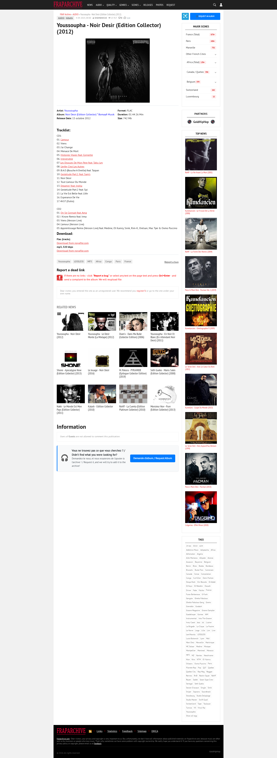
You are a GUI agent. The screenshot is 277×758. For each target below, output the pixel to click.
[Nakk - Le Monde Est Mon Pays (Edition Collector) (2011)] (71, 394)
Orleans (189, 664)
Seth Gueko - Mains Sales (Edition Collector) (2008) (163, 371)
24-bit (188, 546)
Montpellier (191, 651)
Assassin (189, 562)
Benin (188, 566)
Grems (208, 602)
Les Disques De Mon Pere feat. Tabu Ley (81, 163)
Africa (98, 261)
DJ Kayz (189, 586)
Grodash (198, 606)
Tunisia (189, 708)
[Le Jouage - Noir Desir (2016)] (102, 357)
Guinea (200, 614)
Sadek (195, 680)
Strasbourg (190, 696)
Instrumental (191, 618)
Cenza (196, 574)
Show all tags (191, 716)
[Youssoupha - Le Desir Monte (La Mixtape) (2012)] (102, 321)
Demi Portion (208, 578)
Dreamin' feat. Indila (71, 186)
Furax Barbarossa (193, 594)
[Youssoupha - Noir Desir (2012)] (71, 321)
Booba (201, 566)
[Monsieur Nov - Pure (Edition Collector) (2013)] (165, 394)
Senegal (189, 684)
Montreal (201, 651)
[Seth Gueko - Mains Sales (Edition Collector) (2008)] (165, 357)
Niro (193, 660)
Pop (199, 668)
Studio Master (191, 700)
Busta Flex (199, 570)
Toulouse (206, 704)
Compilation (206, 574)
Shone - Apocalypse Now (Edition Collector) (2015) (69, 371)
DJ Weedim (198, 586)
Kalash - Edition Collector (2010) (100, 408)
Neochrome (208, 656)
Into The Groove (205, 618)
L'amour (65, 139)
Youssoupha (64, 261)
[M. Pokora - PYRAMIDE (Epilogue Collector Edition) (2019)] (133, 357)
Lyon (202, 639)
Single (203, 688)
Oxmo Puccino (200, 664)
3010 (195, 546)
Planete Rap (191, 668)
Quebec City (191, 672)
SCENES (135, 4)
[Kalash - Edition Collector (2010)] (102, 394)
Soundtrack (206, 692)
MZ (193, 656)
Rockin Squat (204, 676)
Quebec (211, 668)
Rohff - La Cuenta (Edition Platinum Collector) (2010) (132, 408)
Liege (197, 631)
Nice (188, 660)
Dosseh (208, 586)
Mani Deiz (190, 643)
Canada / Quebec (197, 72)
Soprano (196, 692)
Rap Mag (201, 672)
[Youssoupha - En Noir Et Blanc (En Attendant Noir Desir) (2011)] (165, 321)
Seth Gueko (199, 684)
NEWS (90, 4)
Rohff (213, 676)
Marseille (200, 47)
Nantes (199, 656)
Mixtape (207, 647)
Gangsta (189, 598)
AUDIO (99, 4)
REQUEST (171, 4)
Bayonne (198, 562)
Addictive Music (192, 550)
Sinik (210, 688)
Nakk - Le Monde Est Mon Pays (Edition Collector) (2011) (69, 410)
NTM (199, 660)
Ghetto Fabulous (201, 598)
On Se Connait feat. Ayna (74, 213)
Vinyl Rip (201, 708)
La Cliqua (200, 627)
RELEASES (148, 4)
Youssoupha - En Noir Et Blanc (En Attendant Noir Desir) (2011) (163, 337)
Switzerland (200, 90)
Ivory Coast (190, 623)
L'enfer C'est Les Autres (72, 166)
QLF (204, 668)
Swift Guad (203, 700)
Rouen (188, 680)
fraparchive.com (63, 739)
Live (213, 631)
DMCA (154, 731)
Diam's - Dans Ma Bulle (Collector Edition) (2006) (131, 335)
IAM (206, 614)
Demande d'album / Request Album (152, 458)
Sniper (188, 692)
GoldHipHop (214, 751)
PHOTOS (159, 4)
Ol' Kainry (207, 660)
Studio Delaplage (203, 696)
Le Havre (189, 631)
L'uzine (208, 623)
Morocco (210, 651)
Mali (208, 639)
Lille (203, 631)
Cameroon (209, 570)
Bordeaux (209, 566)
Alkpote (202, 558)
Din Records (202, 582)
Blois (195, 566)
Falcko (201, 590)
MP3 (90, 261)
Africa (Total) (196, 62)
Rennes (189, 676)
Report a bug (171, 262)
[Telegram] (185, 16)
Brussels (189, 570)
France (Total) (200, 34)
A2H (201, 546)
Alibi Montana (191, 558)
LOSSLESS (79, 261)
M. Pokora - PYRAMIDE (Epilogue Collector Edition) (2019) (133, 373)
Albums (69, 18)
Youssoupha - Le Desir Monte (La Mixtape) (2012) (101, 335)
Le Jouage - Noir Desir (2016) (98, 371)
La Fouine (210, 627)
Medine (199, 647)
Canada (189, 574)
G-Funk (205, 594)
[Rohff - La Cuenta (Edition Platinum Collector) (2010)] (133, 394)
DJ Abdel (212, 582)
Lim (208, 631)
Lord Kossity (191, 635)
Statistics (112, 731)
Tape (199, 704)
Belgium (193, 82)
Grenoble (189, 606)
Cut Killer (197, 578)
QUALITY (111, 4)
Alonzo (210, 558)
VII (195, 708)
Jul (203, 623)
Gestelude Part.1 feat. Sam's (75, 174)
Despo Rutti (190, 582)
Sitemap (142, 731)
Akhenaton (190, 554)
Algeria (200, 554)
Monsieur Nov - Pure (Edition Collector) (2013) (163, 408)
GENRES (123, 4)
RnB (195, 676)
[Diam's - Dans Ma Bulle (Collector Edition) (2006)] (133, 321)
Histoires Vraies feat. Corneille (77, 155)
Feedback (127, 731)
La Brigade (190, 627)
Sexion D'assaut (192, 688)
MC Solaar (190, 647)
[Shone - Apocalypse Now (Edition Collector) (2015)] (71, 357)
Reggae (209, 672)
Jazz (198, 623)
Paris (118, 261)
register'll (141, 291)
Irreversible (67, 159)
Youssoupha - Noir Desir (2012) (68, 335)
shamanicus (101, 18)
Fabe (195, 590)
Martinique (210, 643)
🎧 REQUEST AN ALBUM (205, 16)
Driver (188, 590)
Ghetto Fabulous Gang (195, 602)
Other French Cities (196, 54)
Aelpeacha (204, 550)
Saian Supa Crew (206, 680)
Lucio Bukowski (192, 639)
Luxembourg (200, 96)
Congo (108, 261)
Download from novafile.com (73, 243)
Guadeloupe (191, 614)
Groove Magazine (193, 610)
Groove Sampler (208, 610)
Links (99, 731)
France (128, 261)
